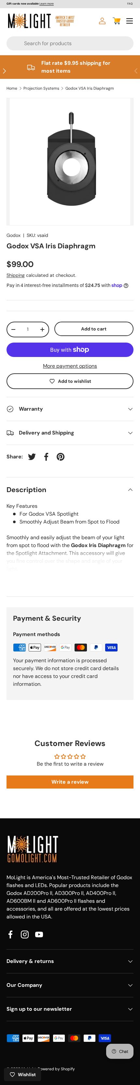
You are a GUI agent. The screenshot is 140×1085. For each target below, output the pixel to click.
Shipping (16, 275)
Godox (14, 235)
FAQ (130, 4)
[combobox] (57, 43)
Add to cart (93, 329)
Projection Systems (41, 88)
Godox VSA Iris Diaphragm (89, 88)
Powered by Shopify (56, 1069)
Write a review (70, 781)
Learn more (46, 4)
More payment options (70, 366)
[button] (116, 21)
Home (12, 88)
